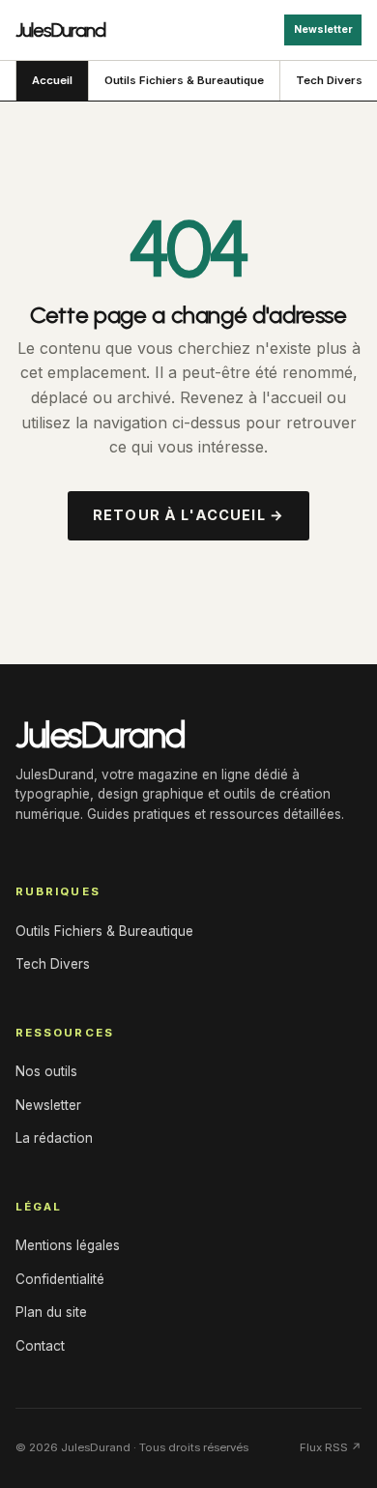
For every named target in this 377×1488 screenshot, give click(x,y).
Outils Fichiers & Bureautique (184, 80)
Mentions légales (67, 1245)
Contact (40, 1346)
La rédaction (54, 1138)
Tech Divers (52, 964)
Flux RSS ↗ (331, 1447)
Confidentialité (59, 1279)
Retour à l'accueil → (188, 515)
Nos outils (46, 1071)
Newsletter (323, 29)
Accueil (52, 80)
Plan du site (51, 1312)
